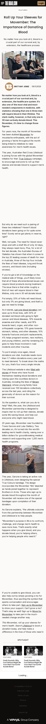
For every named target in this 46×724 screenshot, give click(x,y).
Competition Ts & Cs (23, 686)
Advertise (23, 706)
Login (41, 3)
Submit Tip (23, 712)
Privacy (23, 700)
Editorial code (23, 691)
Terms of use (23, 695)
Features (23, 10)
